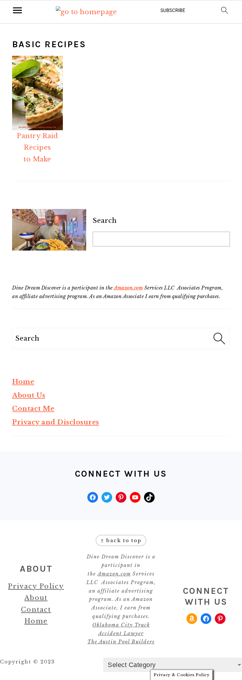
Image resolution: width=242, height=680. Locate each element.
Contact (36, 610)
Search (105, 221)
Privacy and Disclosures (55, 422)
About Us (28, 395)
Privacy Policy (36, 586)
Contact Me (33, 409)
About (36, 598)
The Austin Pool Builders (121, 642)
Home (23, 382)
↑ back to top (121, 540)
